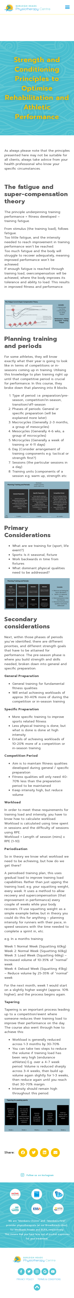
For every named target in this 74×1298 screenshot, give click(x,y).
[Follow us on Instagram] (22, 1175)
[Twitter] (29, 1271)
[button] (67, 7)
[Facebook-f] (21, 1271)
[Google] (44, 1271)
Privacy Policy (25, 1279)
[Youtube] (52, 1271)
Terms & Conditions (49, 1279)
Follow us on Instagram (39, 1175)
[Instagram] (37, 1271)
